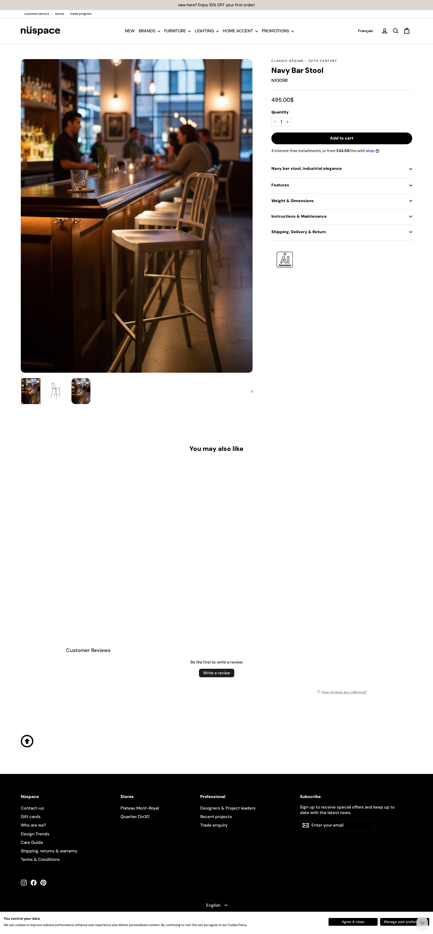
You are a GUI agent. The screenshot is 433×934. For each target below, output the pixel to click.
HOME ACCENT (238, 31)
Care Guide (32, 842)
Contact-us (32, 808)
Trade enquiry (214, 825)
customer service (36, 14)
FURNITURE (175, 31)
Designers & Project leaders (228, 808)
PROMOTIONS (276, 31)
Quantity (280, 112)
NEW (130, 31)
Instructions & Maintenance (299, 216)
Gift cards (31, 816)
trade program (80, 14)
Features (280, 185)
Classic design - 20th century (304, 61)
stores (59, 14)
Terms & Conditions (40, 859)
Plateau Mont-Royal (140, 808)
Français (365, 31)
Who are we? (33, 825)
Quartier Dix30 (135, 816)
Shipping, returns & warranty (49, 851)
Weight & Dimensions (292, 200)
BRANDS (147, 31)
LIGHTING (205, 31)
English (213, 905)
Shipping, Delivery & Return (298, 231)
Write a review (216, 673)
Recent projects (216, 816)
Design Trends (35, 834)
